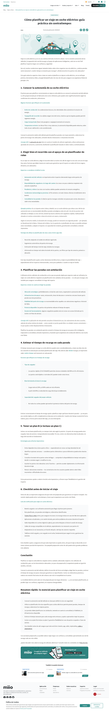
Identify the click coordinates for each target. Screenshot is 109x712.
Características (43, 688)
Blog (4, 10)
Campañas (42, 692)
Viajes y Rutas (10, 10)
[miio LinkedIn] (10, 697)
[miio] (6, 5)
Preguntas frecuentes (85, 690)
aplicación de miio (35, 142)
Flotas (54, 688)
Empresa (68, 688)
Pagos (41, 690)
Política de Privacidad (98, 688)
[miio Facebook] (4, 697)
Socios (54, 690)
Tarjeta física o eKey (30, 516)
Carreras (68, 690)
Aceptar (85, 705)
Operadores (56, 692)
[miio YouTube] (13, 697)
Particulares (6, 2)
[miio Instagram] (7, 697)
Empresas (13, 2)
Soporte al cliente (84, 688)
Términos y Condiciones (99, 690)
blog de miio (84, 643)
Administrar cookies (97, 705)
